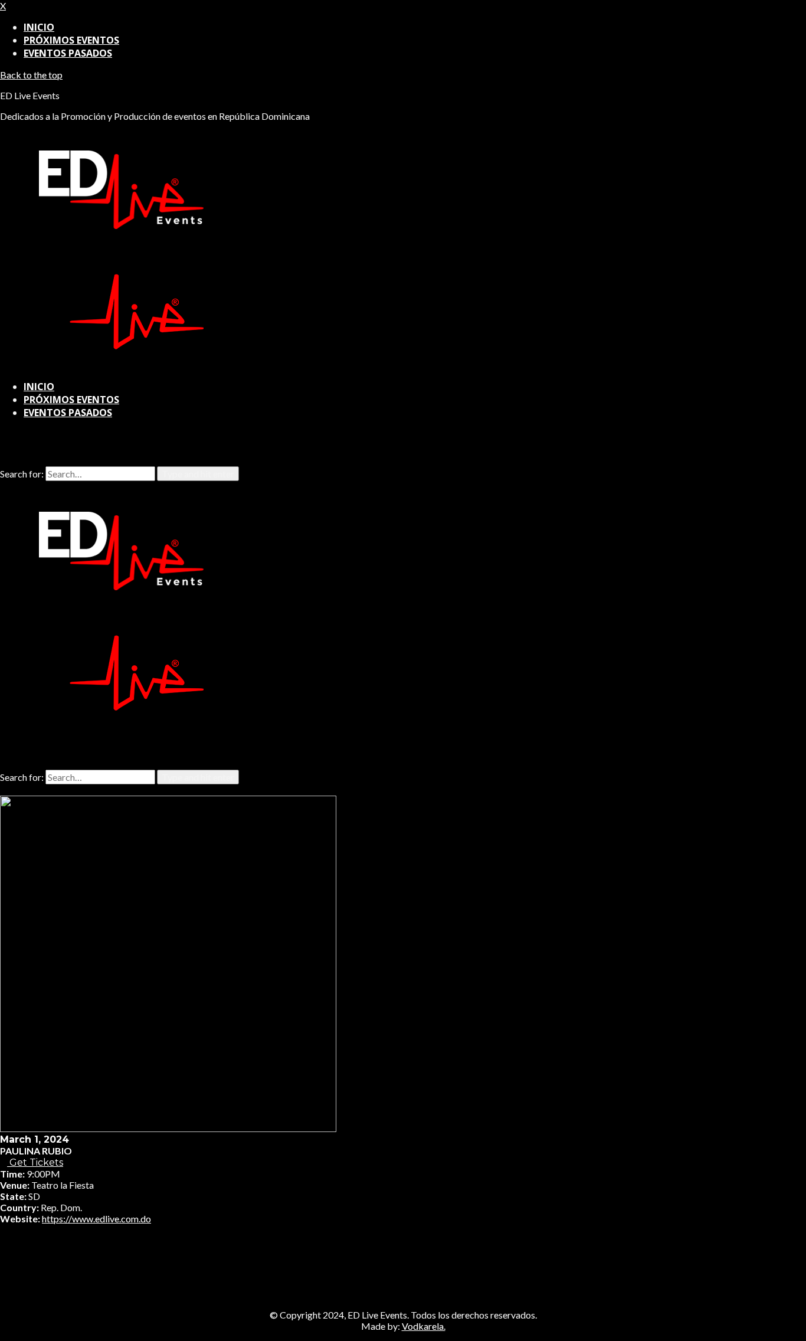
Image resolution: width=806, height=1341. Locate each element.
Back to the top (31, 74)
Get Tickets (35, 1162)
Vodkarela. (423, 1326)
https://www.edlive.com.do (96, 1218)
